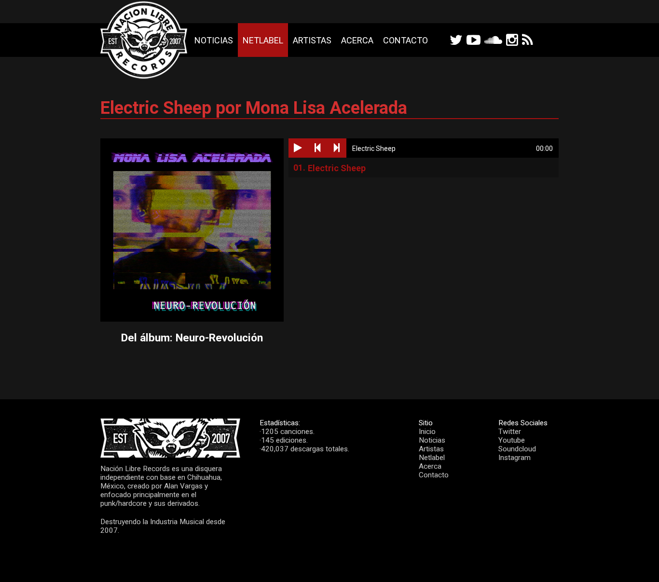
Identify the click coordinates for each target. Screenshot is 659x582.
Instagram (514, 457)
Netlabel (263, 40)
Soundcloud (517, 449)
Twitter (509, 431)
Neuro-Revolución (219, 337)
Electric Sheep (337, 168)
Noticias (213, 40)
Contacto (405, 40)
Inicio (427, 431)
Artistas (312, 40)
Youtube (511, 440)
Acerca (357, 40)
